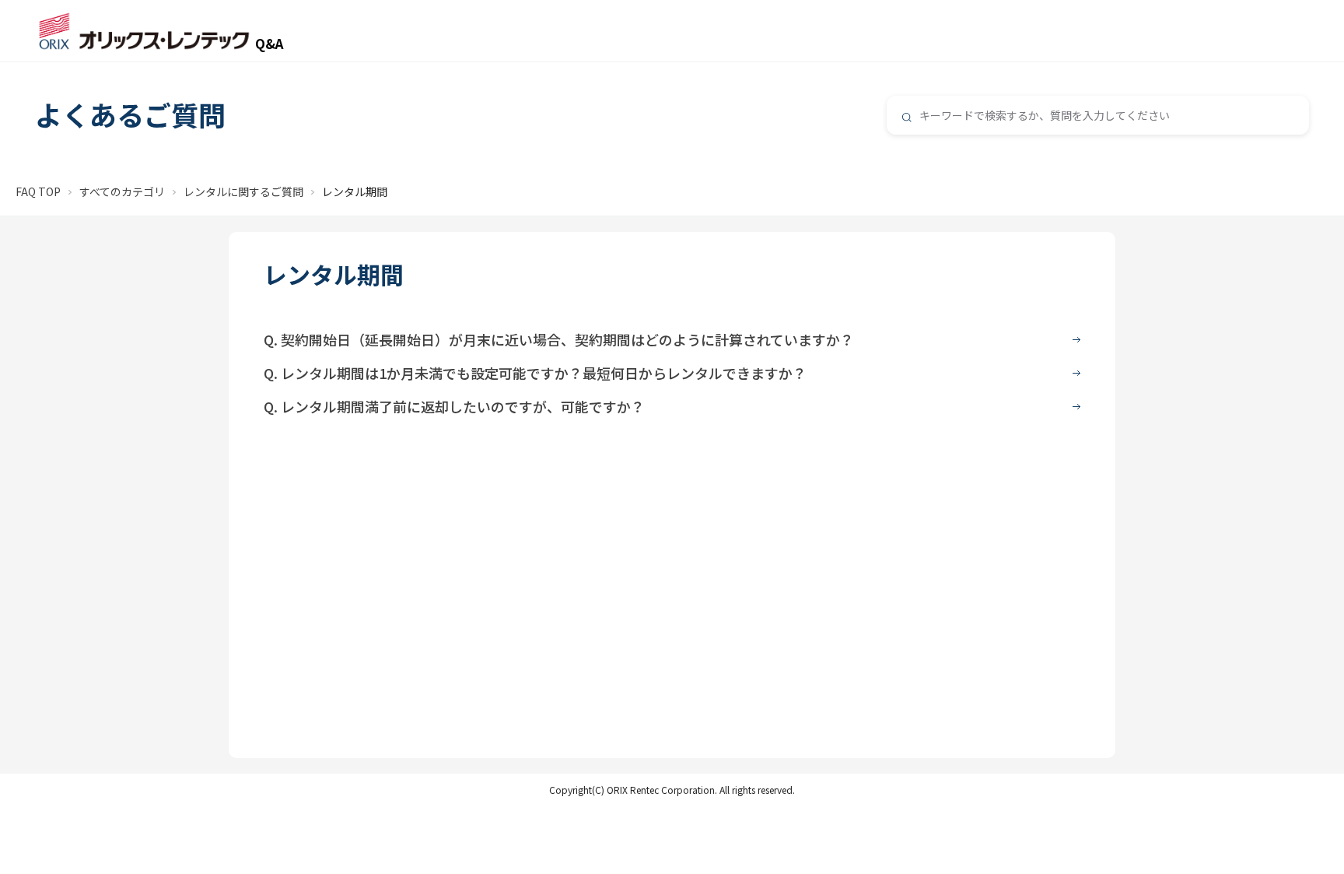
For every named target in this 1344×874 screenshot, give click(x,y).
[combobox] (1098, 115)
